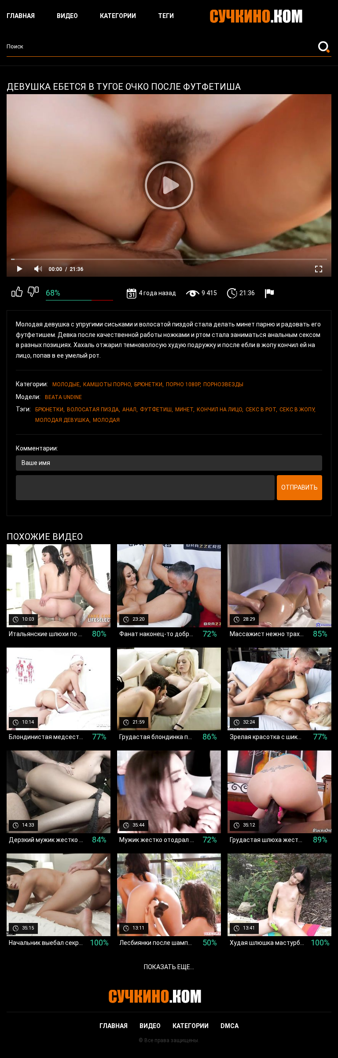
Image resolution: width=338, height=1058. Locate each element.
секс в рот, (261, 409)
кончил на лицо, (220, 409)
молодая (106, 420)
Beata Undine (63, 397)
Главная (21, 15)
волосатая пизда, (93, 409)
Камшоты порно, (107, 384)
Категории (118, 15)
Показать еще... (169, 966)
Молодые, (66, 384)
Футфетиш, (156, 409)
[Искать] (324, 46)
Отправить (299, 487)
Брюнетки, (149, 384)
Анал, (130, 409)
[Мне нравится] (17, 293)
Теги (166, 15)
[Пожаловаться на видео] (270, 293)
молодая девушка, (63, 420)
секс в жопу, (297, 409)
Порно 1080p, (183, 384)
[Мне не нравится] (33, 293)
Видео (67, 15)
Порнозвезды (223, 384)
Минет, (185, 409)
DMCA (229, 1025)
